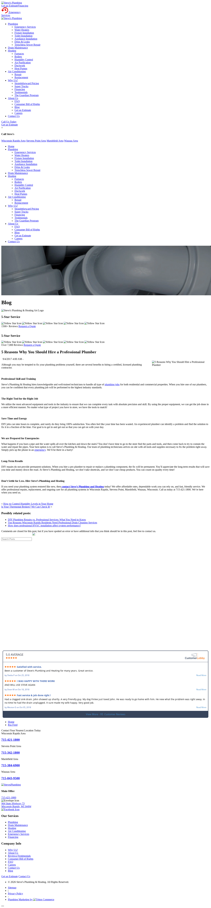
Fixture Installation (24, 32)
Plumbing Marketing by (20, 899)
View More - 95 (105, 714)
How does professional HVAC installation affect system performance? (44, 525)
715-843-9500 (10, 778)
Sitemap (12, 887)
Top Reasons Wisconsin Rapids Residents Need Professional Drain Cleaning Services (52, 522)
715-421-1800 (10, 739)
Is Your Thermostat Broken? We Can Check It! (25, 506)
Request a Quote (27, 326)
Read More (201, 675)
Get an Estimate (9, 5)
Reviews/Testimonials (19, 855)
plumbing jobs (112, 384)
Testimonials (21, 92)
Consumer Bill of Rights (27, 104)
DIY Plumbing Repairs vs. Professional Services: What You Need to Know (47, 519)
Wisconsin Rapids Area (13, 140)
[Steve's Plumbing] (11, 2)
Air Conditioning (17, 71)
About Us (13, 98)
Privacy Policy (15, 893)
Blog (17, 107)
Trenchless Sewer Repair (27, 44)
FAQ (17, 101)
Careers (18, 113)
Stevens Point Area (36, 140)
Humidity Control (24, 59)
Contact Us (14, 116)
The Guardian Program (27, 95)
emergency (40, 449)
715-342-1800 (10, 752)
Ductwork (20, 65)
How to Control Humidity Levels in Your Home (28, 503)
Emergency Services (25, 26)
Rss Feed (12, 724)
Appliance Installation (26, 38)
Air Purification (23, 62)
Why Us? (13, 80)
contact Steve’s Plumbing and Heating (82, 486)
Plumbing (13, 23)
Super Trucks (21, 86)
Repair (18, 74)
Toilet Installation (23, 35)
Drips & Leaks (22, 41)
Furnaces (19, 53)
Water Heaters (22, 29)
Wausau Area (71, 140)
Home (11, 146)
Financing (23, 5)
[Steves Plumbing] (11, 784)
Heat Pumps (21, 68)
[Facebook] (10, 809)
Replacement (21, 77)
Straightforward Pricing (27, 83)
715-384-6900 (10, 765)
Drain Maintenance (18, 47)
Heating (12, 50)
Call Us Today (8, 121)
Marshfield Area (55, 140)
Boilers (18, 56)
